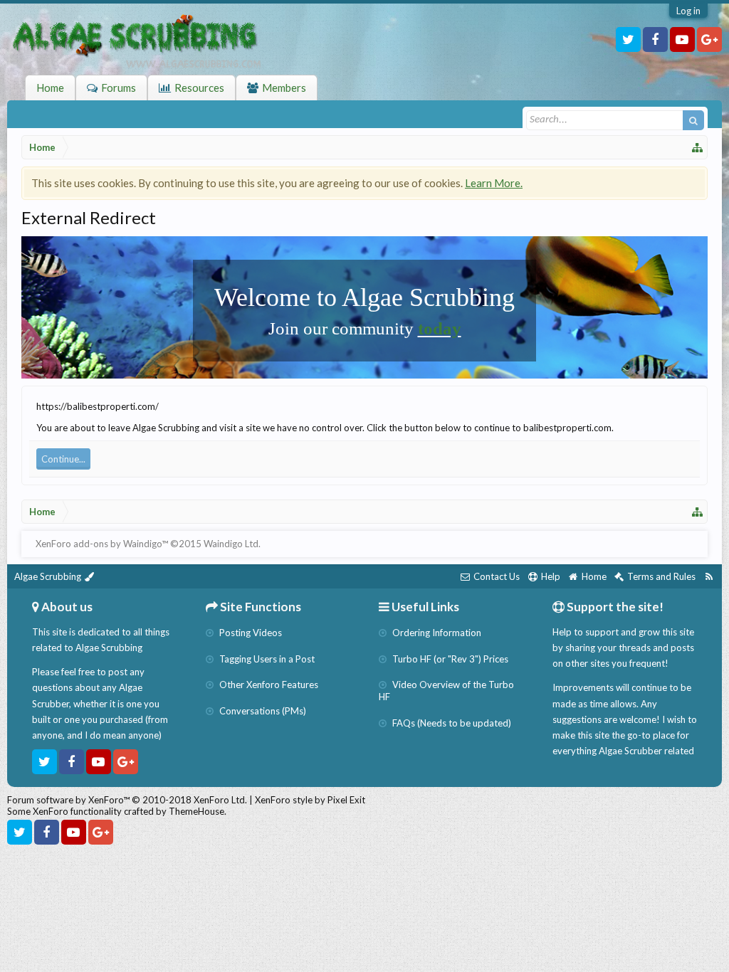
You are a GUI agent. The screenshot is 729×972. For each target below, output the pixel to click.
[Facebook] (655, 39)
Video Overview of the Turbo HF (446, 690)
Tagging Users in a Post (266, 659)
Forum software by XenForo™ (127, 799)
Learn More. (494, 182)
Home (50, 87)
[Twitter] (628, 39)
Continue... (63, 459)
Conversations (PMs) (261, 711)
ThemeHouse (196, 811)
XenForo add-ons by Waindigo (99, 543)
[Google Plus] (709, 39)
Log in (688, 10)
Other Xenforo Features (267, 684)
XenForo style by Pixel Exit (310, 799)
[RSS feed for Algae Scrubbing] (708, 576)
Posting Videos (249, 632)
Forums (118, 87)
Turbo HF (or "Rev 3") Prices (449, 659)
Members (284, 87)
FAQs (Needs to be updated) (450, 723)
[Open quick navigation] (697, 147)
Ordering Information (435, 632)
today (439, 328)
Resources (199, 87)
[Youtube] (682, 39)
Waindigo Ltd (231, 543)
